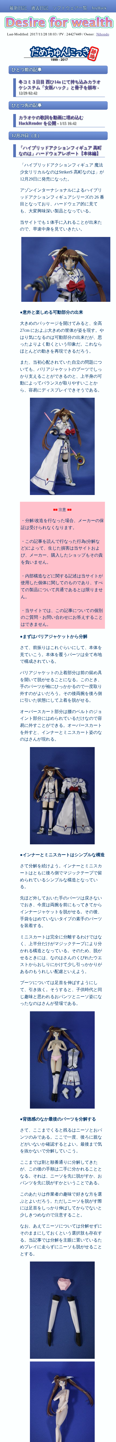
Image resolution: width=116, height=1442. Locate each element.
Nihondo (102, 34)
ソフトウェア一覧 (70, 8)
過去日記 (39, 8)
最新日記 (18, 8)
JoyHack (99, 8)
